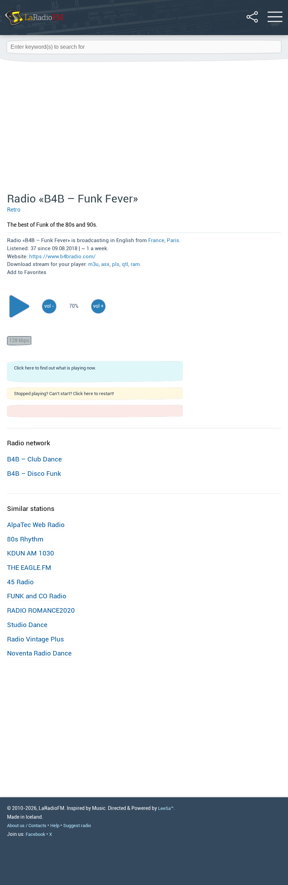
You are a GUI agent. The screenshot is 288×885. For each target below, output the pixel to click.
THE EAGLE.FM (29, 568)
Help (54, 825)
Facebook (35, 834)
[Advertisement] (144, 127)
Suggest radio (77, 825)
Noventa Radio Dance (39, 653)
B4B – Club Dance (34, 459)
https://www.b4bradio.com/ (62, 256)
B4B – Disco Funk (34, 474)
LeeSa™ (166, 808)
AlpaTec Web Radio (36, 525)
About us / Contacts (26, 825)
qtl (125, 264)
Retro (13, 209)
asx (105, 264)
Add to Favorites (26, 272)
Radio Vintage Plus (35, 639)
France (156, 240)
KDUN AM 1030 (30, 553)
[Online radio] (34, 26)
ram (135, 264)
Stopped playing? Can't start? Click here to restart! (64, 393)
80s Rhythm (25, 539)
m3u (93, 264)
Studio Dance (27, 625)
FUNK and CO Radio (36, 596)
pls (115, 264)
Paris (173, 240)
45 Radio (20, 582)
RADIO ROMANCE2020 (41, 610)
